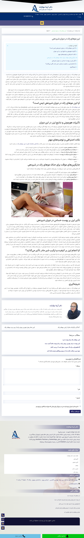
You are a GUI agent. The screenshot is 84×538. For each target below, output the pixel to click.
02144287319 (27, 16)
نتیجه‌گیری (73, 67)
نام (79, 389)
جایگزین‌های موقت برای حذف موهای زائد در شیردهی (61, 58)
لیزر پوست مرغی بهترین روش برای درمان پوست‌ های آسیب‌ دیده (62, 343)
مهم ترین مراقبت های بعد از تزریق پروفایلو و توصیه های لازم (63, 351)
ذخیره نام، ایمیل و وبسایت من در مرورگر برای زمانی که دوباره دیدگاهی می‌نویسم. (57, 407)
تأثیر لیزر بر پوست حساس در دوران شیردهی (64, 61)
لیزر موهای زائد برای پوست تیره (71, 339)
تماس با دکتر (75, 469)
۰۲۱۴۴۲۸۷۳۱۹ (73, 484)
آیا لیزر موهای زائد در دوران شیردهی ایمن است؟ (63, 48)
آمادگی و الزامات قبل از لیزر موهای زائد (27, 144)
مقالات (76, 465)
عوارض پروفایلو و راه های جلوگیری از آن (72, 512)
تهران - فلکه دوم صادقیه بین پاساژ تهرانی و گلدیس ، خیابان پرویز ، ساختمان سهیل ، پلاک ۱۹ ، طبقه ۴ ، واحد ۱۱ (47, 480)
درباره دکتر (76, 472)
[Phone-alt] (3, 515)
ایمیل (78, 398)
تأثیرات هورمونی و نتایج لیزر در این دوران (64, 51)
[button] (42, 23)
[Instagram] (3, 519)
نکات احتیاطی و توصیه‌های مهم (67, 54)
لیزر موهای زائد (70, 31)
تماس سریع (19, 536)
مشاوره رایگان (61, 536)
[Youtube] (3, 528)
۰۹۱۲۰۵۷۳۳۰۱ (74, 488)
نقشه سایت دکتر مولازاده (72, 456)
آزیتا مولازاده (77, 31)
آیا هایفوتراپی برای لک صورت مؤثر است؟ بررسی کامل (65, 347)
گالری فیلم (76, 459)
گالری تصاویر (75, 462)
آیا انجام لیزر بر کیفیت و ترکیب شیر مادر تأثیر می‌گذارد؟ (61, 64)
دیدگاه (78, 366)
